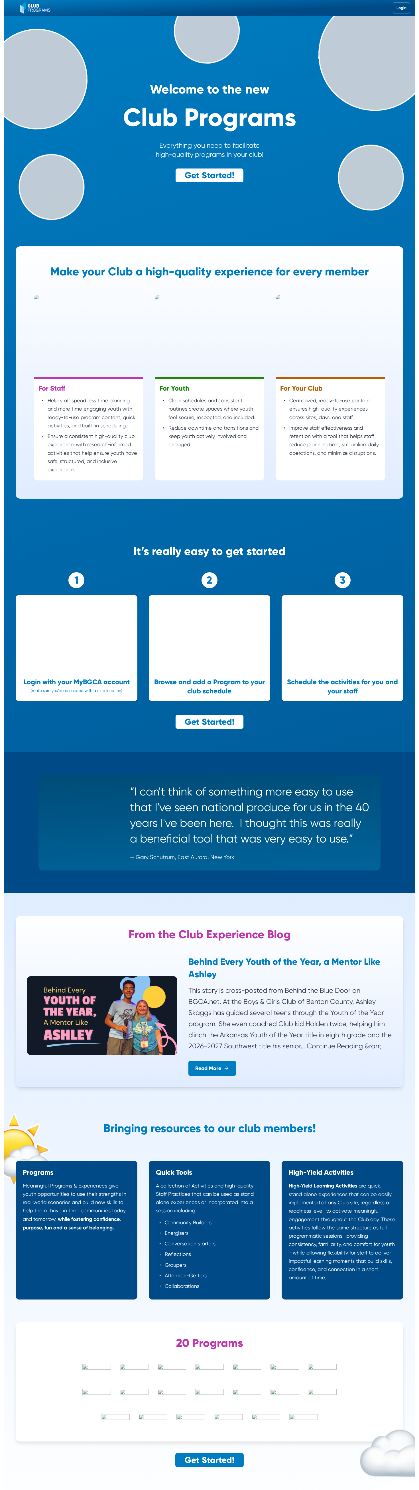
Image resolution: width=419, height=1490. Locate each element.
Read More (208, 1068)
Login (401, 7)
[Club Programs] (35, 8)
